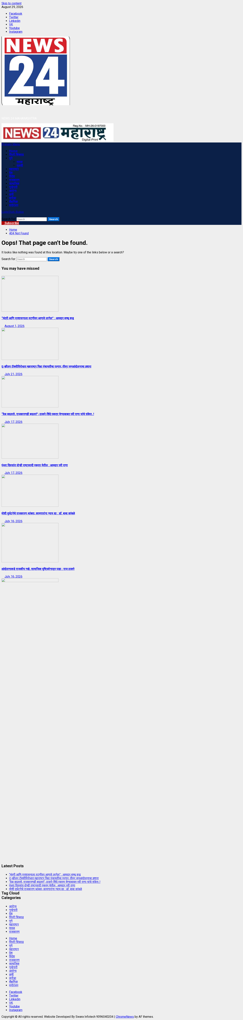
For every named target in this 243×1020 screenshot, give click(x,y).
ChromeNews (125, 1016)
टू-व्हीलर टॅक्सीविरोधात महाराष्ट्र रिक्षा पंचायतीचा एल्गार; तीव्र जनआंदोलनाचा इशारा (46, 366)
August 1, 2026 (14, 326)
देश (11, 172)
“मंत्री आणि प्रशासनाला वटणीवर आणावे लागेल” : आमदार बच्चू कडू (38, 318)
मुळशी (20, 165)
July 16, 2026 (13, 521)
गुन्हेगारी (13, 187)
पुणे (11, 158)
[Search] (3, 215)
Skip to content (11, 3)
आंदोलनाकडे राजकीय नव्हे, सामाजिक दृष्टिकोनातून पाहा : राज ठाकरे (38, 569)
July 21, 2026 (13, 374)
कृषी (11, 194)
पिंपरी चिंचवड (16, 154)
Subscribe (11, 223)
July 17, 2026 (13, 422)
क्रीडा (12, 198)
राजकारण (14, 180)
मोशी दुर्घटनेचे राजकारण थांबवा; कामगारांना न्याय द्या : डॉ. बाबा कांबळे (38, 513)
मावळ (20, 162)
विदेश (12, 176)
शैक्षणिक (13, 201)
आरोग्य (13, 191)
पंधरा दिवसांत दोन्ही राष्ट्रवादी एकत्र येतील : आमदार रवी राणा (35, 465)
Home (13, 151)
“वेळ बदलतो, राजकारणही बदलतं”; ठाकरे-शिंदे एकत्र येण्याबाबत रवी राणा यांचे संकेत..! (48, 414)
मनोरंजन (13, 205)
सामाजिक (14, 183)
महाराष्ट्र (14, 169)
